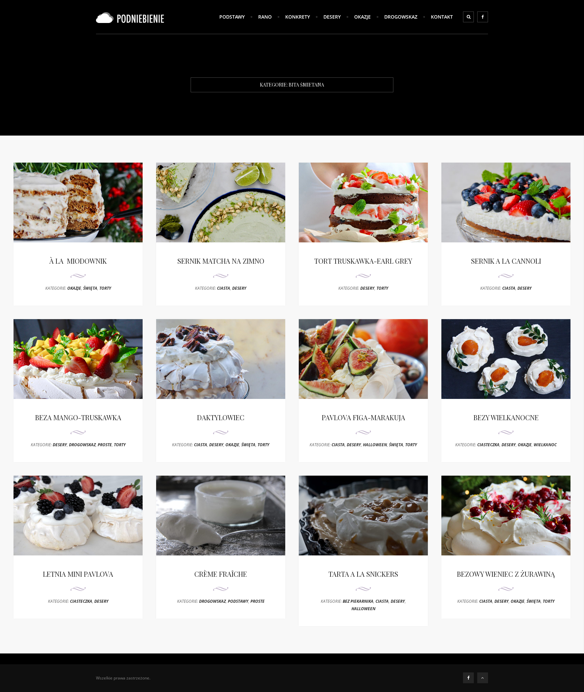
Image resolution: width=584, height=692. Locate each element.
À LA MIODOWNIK (78, 260)
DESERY (332, 17)
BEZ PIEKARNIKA (358, 601)
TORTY (105, 288)
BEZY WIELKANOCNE (506, 417)
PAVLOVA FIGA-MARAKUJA (363, 417)
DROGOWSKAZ (400, 17)
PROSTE (105, 445)
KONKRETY (297, 17)
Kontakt (442, 17)
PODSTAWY (232, 17)
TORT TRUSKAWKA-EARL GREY (363, 260)
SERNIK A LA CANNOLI (506, 260)
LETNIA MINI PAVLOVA (78, 573)
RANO (265, 17)
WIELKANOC (545, 445)
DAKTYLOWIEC (220, 417)
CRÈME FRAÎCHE (220, 573)
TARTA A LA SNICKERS (363, 573)
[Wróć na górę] (482, 677)
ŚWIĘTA (90, 288)
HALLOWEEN (375, 445)
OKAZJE (362, 17)
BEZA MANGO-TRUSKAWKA (78, 417)
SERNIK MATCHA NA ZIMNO (220, 260)
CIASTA (223, 288)
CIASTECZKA (488, 445)
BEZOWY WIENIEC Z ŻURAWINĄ (506, 573)
